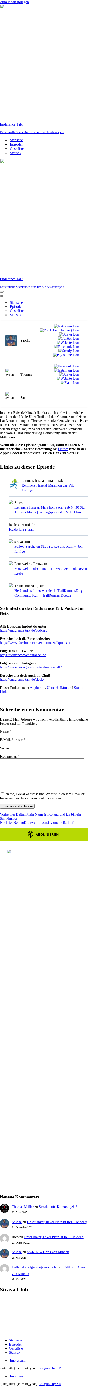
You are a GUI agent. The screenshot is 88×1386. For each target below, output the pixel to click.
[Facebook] (65, 347)
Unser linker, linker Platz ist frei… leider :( (57, 1222)
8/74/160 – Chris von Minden (48, 1252)
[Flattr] (69, 383)
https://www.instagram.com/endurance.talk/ (31, 667)
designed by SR (50, 1368)
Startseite (16, 140)
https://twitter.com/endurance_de (23, 655)
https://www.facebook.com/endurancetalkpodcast (35, 643)
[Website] (67, 343)
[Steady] (68, 351)
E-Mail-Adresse (12, 740)
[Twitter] (67, 338)
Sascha (17, 1222)
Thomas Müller (23, 1207)
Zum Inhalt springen (14, 2)
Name (5, 731)
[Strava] (68, 334)
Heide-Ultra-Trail (21, 529)
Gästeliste (17, 149)
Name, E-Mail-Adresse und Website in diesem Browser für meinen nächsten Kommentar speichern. (42, 796)
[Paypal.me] (65, 355)
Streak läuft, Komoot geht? (58, 1207)
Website (5, 748)
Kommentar (10, 756)
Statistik (15, 153)
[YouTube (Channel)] (58, 330)
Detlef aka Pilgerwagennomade (34, 1267)
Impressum (17, 1360)
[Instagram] (65, 326)
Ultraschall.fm (57, 688)
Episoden (16, 144)
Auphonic (37, 688)
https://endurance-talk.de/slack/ (22, 679)
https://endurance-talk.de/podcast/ (23, 630)
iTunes (63, 449)
